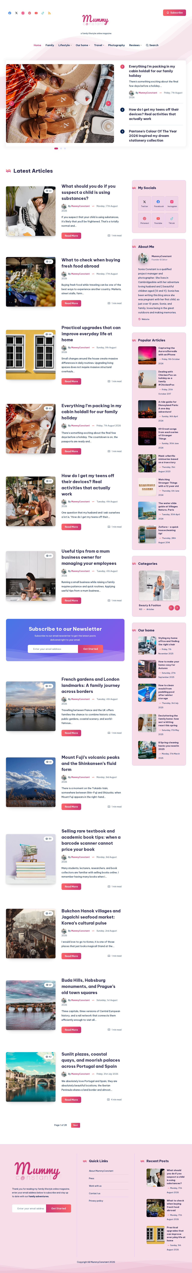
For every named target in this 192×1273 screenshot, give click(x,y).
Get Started (90, 648)
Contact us (94, 1193)
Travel (98, 45)
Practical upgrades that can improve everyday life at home (91, 333)
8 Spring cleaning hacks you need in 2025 (168, 746)
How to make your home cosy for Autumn (168, 665)
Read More (73, 236)
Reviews (134, 45)
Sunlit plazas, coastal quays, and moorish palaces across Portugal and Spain (91, 1060)
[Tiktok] (42, 13)
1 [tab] (56, 148)
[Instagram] (23, 13)
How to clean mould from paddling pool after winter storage (166, 692)
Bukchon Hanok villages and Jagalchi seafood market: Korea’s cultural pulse (91, 917)
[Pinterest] (29, 13)
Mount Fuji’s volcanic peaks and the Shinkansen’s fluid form (91, 763)
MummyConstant (162, 256)
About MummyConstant (101, 1171)
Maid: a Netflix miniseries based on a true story (168, 459)
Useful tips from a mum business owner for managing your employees (89, 557)
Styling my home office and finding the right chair (168, 641)
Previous (11, 103)
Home (37, 45)
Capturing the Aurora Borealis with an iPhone (167, 351)
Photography (116, 45)
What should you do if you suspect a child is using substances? (89, 192)
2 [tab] (61, 148)
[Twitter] (16, 13)
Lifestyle (64, 45)
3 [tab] (65, 148)
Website (145, 319)
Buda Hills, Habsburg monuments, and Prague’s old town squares (88, 986)
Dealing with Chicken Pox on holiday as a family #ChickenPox (167, 378)
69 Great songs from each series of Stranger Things (168, 433)
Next (108, 103)
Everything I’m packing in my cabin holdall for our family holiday (92, 411)
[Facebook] (10, 13)
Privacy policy (96, 1200)
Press (91, 1178)
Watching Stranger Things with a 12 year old (168, 482)
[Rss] (49, 13)
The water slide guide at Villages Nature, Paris (168, 506)
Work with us (95, 1186)
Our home (82, 45)
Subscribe (176, 12)
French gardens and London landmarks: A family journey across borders (91, 685)
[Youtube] (36, 13)
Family (50, 45)
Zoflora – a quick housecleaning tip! (168, 530)
